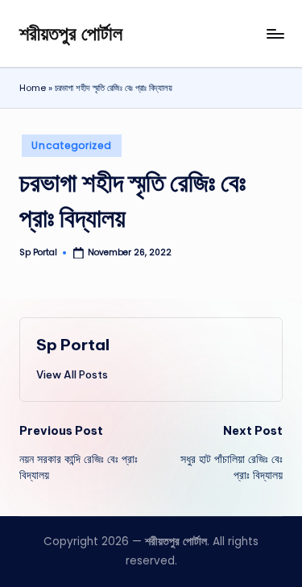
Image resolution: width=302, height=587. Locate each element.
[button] (72, 374)
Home (32, 87)
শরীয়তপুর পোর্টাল (70, 33)
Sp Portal (73, 344)
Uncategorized (71, 145)
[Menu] (275, 33)
